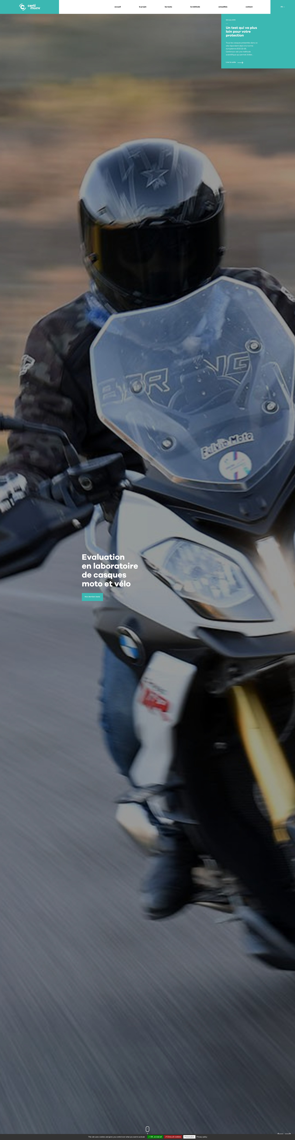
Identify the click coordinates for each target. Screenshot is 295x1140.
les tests (168, 7)
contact (249, 7)
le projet (142, 7)
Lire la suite (231, 62)
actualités (222, 7)
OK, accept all (156, 1137)
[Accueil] (29, 7)
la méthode (195, 7)
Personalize (189, 1137)
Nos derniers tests (92, 597)
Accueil (118, 7)
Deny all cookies (174, 1137)
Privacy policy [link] (202, 1137)
